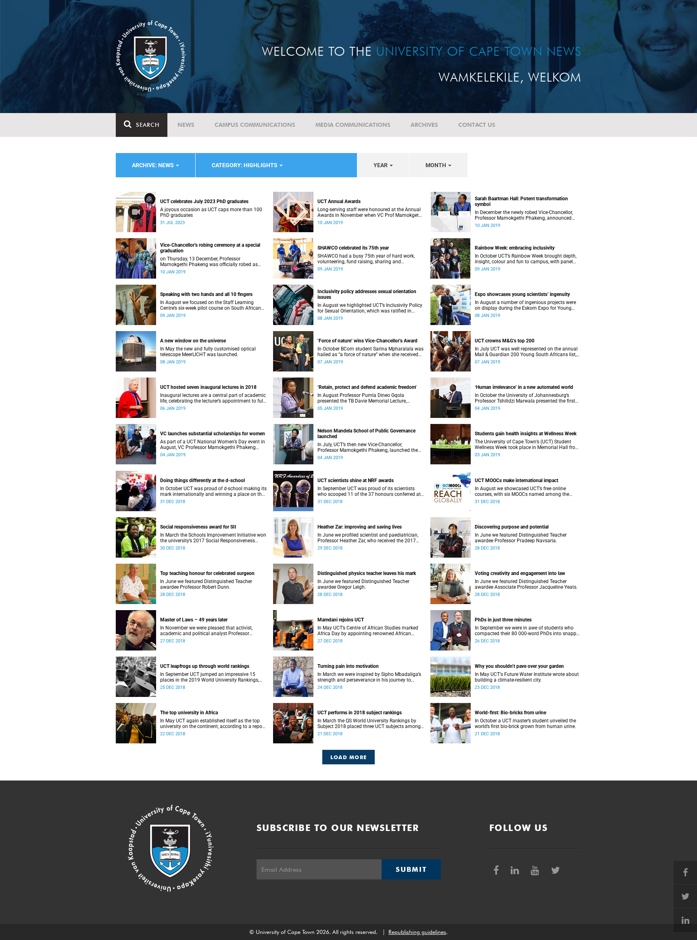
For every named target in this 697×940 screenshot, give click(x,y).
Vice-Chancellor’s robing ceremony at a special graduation (210, 248)
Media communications (352, 125)
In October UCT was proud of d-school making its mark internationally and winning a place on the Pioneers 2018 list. (213, 491)
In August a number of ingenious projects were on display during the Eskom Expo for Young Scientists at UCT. (525, 305)
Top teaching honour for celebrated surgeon (207, 573)
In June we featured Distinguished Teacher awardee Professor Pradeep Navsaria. (521, 537)
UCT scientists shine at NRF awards (355, 480)
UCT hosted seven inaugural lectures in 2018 (208, 387)
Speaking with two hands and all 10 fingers (206, 294)
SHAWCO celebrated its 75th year (353, 248)
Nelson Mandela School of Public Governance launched (366, 433)
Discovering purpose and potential (512, 527)
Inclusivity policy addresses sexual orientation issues (366, 294)
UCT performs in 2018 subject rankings (359, 712)
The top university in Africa (189, 712)
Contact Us (476, 125)
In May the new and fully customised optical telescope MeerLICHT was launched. (208, 351)
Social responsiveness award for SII (198, 527)
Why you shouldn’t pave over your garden (519, 666)
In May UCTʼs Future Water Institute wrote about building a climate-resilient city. (527, 677)
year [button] (381, 165)
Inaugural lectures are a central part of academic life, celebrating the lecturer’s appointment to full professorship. (213, 398)
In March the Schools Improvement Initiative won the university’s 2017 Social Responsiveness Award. (213, 537)
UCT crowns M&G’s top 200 (504, 341)
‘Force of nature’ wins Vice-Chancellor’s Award (367, 341)
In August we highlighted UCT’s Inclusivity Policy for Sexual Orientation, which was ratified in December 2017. (369, 308)
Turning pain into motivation (348, 666)
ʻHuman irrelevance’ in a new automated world (524, 387)
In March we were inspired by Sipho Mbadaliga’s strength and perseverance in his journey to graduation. (369, 677)
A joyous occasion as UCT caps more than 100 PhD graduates (211, 212)
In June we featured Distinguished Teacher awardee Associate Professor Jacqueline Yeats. (526, 584)
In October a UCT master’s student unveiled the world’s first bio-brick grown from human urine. (525, 723)
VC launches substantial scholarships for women (212, 433)
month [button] (436, 165)
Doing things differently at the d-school (202, 480)
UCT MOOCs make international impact (516, 480)
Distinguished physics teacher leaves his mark (366, 573)
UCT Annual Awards (339, 201)
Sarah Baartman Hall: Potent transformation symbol (521, 201)
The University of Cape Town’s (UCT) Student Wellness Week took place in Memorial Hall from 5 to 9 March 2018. (527, 444)
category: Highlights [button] (245, 165)
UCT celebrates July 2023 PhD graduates (204, 201)
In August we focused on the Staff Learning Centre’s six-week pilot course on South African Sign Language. (210, 305)
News (185, 125)
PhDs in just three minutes (503, 620)
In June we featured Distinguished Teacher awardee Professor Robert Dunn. (206, 584)
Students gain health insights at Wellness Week (525, 433)
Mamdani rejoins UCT (340, 620)
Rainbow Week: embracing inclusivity (515, 248)
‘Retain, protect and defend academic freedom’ (367, 387)
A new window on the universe (193, 341)
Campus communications (255, 125)
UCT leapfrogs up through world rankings (204, 666)
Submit (411, 869)
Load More (348, 757)
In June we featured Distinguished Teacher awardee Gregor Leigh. (363, 584)
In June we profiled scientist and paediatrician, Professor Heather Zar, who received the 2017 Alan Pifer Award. (367, 537)
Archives (424, 125)
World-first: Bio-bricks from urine (510, 712)
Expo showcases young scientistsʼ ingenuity (522, 294)
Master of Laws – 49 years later (193, 620)
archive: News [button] (153, 165)
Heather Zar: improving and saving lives (359, 527)
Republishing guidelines (417, 932)
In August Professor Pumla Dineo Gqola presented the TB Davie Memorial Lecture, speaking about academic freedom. (362, 398)
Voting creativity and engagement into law (520, 573)
